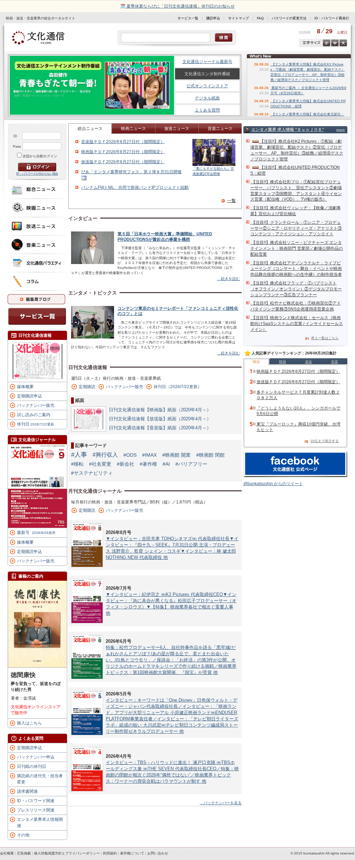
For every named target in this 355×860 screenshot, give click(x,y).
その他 (23, 835)
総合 (256, 361)
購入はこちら (29, 723)
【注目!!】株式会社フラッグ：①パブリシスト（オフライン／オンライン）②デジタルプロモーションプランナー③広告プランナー (296, 289)
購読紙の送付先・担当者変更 (40, 778)
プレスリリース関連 (35, 810)
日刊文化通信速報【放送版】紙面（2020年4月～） (160, 418)
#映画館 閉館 (210, 455)
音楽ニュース (220, 128)
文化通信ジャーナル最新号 (207, 61)
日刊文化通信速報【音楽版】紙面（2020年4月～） (160, 427)
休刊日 (35, 424)
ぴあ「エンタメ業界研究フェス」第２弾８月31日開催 (131, 171)
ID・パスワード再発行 (331, 18)
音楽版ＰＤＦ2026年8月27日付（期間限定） (123, 141)
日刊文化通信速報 (35, 335)
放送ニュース (176, 128)
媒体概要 (25, 386)
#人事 (79, 454)
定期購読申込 (29, 396)
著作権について (132, 853)
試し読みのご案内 (33, 414)
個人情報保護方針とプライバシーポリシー (67, 853)
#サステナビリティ (92, 473)
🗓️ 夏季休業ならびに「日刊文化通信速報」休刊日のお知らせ (177, 6)
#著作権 (148, 464)
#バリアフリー (191, 464)
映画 (282, 361)
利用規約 (110, 853)
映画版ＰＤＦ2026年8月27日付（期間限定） (123, 151)
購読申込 (213, 18)
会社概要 (7, 853)
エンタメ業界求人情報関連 (40, 822)
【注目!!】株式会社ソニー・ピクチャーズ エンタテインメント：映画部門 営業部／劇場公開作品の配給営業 (296, 248)
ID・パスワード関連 (35, 800)
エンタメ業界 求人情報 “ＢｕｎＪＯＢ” (287, 129)
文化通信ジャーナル (37, 439)
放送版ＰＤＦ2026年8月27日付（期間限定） (123, 161)
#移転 (77, 464)
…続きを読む (228, 279)
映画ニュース (133, 128)
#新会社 (125, 464)
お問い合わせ (157, 853)
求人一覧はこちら (325, 338)
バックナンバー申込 (35, 757)
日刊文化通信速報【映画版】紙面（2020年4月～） (160, 409)
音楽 (334, 361)
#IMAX (149, 455)
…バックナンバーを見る (221, 803)
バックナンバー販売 (35, 405)
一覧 (231, 200)
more (340, 130)
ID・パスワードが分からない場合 (37, 173)
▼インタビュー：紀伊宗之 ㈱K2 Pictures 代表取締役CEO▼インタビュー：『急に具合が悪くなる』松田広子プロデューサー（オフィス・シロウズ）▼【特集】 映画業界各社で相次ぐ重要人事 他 (171, 604)
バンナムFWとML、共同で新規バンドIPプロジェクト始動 (135, 187)
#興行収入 (105, 455)
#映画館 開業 (176, 455)
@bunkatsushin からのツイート (273, 483)
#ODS (130, 455)
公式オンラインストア (207, 86)
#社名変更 (100, 464)
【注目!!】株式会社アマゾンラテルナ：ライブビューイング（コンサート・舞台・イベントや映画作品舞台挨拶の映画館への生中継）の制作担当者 (296, 269)
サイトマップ (238, 18)
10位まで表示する (324, 441)
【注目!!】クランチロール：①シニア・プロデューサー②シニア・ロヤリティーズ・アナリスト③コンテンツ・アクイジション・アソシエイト (296, 228)
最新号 (36, 532)
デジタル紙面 (207, 98)
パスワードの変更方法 (289, 18)
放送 (308, 361)
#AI (166, 464)
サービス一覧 (188, 18)
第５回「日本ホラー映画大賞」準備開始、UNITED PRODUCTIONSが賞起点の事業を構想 (165, 236)
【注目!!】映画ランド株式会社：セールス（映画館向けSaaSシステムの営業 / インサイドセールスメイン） (296, 323)
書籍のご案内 (30, 576)
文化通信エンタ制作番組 (207, 73)
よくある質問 (207, 110)
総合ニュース (90, 128)
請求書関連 (27, 791)
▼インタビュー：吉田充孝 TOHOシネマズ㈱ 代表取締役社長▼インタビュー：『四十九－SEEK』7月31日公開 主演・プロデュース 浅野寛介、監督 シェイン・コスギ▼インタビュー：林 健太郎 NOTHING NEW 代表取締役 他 (172, 548)
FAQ (260, 18)
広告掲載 (24, 853)
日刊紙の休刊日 (31, 766)
